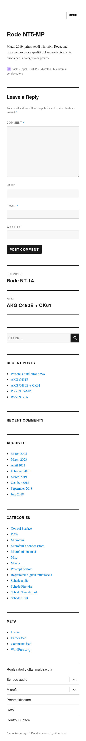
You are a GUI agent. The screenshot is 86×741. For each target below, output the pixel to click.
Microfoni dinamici (23, 551)
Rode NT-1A (19, 397)
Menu (73, 15)
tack (15, 69)
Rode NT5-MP (21, 391)
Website (14, 227)
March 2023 (19, 459)
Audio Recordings (17, 733)
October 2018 (20, 482)
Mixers (15, 563)
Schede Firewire (21, 586)
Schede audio (20, 580)
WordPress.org (20, 649)
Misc (14, 557)
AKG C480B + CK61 (25, 385)
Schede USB (19, 598)
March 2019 (19, 477)
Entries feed (18, 638)
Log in (15, 632)
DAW (14, 534)
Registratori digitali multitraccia (31, 574)
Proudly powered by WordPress (48, 733)
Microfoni (46, 69)
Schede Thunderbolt (24, 592)
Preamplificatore (21, 569)
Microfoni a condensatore (27, 545)
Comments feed (21, 643)
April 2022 (18, 465)
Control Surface (21, 528)
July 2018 (17, 494)
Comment (16, 122)
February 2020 (20, 471)
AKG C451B (20, 379)
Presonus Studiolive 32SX (28, 373)
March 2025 (19, 453)
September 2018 (21, 488)
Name (12, 185)
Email (13, 206)
